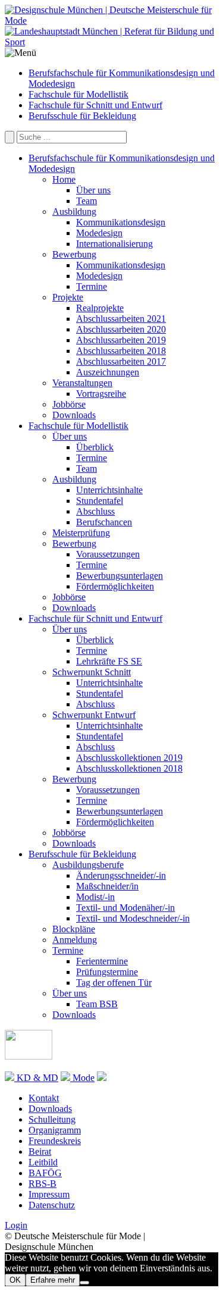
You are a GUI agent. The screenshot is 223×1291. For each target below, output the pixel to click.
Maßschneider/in (107, 886)
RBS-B (42, 1184)
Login (16, 1225)
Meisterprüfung (81, 533)
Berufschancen (104, 522)
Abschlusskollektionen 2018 (129, 768)
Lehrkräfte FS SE (109, 661)
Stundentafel (99, 501)
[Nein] (84, 1282)
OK (15, 1280)
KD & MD (36, 1078)
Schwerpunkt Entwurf (94, 715)
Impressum (49, 1194)
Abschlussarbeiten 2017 (121, 361)
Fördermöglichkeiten (115, 586)
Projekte (67, 297)
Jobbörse (69, 404)
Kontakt (44, 1098)
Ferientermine (102, 961)
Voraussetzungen (108, 554)
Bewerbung (74, 254)
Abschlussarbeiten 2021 (121, 319)
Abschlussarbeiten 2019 (121, 340)
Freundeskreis (55, 1141)
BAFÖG (45, 1173)
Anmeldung (74, 940)
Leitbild (43, 1162)
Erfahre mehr (52, 1280)
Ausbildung (74, 211)
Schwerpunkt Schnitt (91, 672)
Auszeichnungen (107, 372)
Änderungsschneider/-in (121, 875)
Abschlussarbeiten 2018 (121, 351)
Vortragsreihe (101, 393)
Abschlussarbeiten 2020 (121, 329)
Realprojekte (100, 308)
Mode (82, 1078)
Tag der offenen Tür (114, 982)
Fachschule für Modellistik (78, 94)
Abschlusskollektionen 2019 (129, 758)
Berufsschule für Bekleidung (82, 116)
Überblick (95, 447)
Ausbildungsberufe (88, 865)
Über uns (93, 190)
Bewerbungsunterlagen (119, 576)
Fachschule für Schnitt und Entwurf (95, 105)
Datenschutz (52, 1205)
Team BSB (97, 1004)
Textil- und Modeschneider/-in (133, 918)
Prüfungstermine (107, 972)
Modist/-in (95, 897)
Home (64, 179)
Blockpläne (73, 929)
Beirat (40, 1151)
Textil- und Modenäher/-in (125, 908)
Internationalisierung (114, 244)
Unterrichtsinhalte (109, 490)
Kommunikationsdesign (120, 222)
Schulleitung (52, 1119)
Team (86, 201)
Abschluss (95, 511)
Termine (91, 286)
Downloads (74, 415)
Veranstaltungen (82, 383)
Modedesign (99, 233)
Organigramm (55, 1130)
